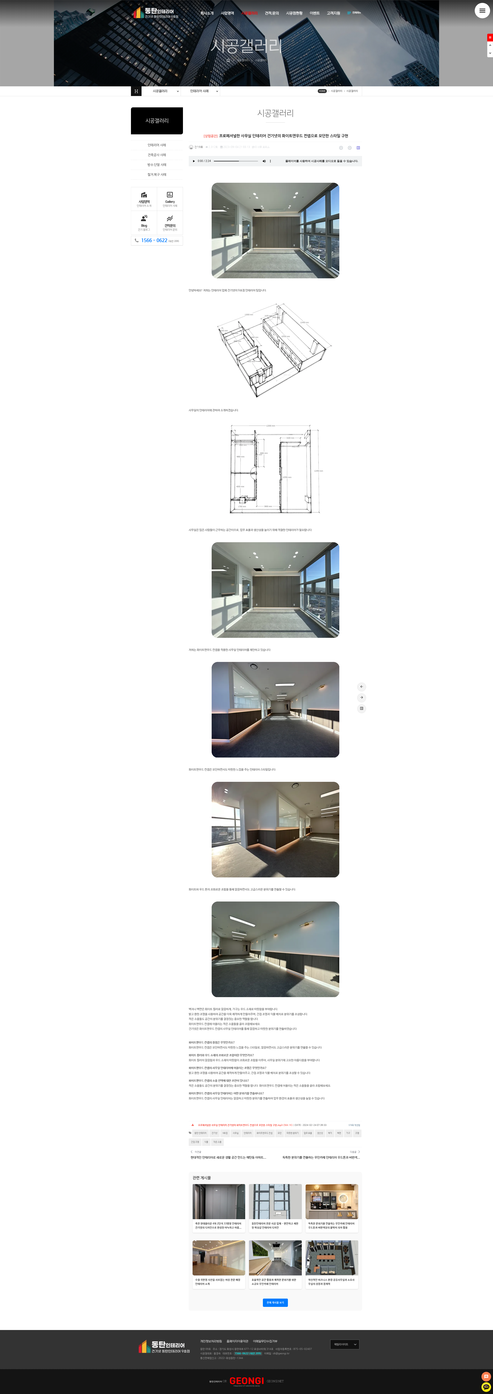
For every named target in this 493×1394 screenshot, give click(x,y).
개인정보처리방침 (211, 1341)
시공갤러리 (249, 13)
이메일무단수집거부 (265, 1341)
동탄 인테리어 (200, 1133)
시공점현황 (294, 13)
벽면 (339, 1133)
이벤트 (315, 13)
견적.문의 (272, 13)
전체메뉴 (354, 13)
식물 (206, 1142)
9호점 (225, 1133)
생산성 (320, 1133)
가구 (348, 1133)
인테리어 (248, 1133)
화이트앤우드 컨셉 (264, 1133)
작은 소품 (217, 1142)
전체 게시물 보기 (275, 1302)
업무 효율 (308, 1133)
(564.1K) (245, 1125)
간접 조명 (195, 1142)
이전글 (228, 1155)
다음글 (321, 1155)
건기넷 (214, 1133)
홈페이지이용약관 (237, 1341)
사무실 (236, 1133)
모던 (280, 1133)
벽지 (330, 1133)
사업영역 (227, 13)
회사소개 (207, 13)
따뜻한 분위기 (293, 1133)
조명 (357, 1133)
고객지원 (333, 13)
